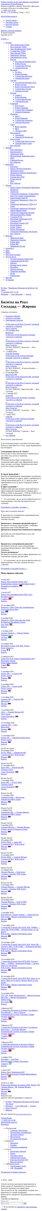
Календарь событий (18, 1151)
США (12, 125)
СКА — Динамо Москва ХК (12, 712)
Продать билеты (12, 25)
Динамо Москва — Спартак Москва (15, 887)
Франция (14, 114)
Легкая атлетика (16, 269)
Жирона (9, 1110)
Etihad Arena (6, 1000)
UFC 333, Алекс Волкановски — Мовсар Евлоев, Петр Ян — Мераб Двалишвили (20, 996)
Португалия (15, 139)
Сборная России (21, 68)
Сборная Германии (22, 112)
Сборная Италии (21, 101)
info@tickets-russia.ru (9, 16)
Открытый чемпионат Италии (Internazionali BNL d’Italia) (22, 214)
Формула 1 (10, 248)
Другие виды (11, 257)
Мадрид (4, 1077)
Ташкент (4, 1064)
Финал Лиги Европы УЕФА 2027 (14, 582)
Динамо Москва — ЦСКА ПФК (14, 902)
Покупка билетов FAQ (19, 1160)
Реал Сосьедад (11, 328)
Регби (12, 274)
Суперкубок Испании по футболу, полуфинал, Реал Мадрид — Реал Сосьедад (19, 1011)
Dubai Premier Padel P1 (19, 198)
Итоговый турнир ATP (19, 223)
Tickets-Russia (6, 1118)
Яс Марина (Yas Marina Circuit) (13, 622)
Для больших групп (18, 1166)
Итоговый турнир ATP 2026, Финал (15, 646)
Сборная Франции (22, 122)
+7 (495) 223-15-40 (8, 10)
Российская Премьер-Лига (25, 62)
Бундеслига (19, 106)
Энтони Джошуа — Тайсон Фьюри (15, 633)
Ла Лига (18, 72)
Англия (13, 80)
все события (10, 435)
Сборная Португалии (23, 143)
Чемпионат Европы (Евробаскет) (23, 173)
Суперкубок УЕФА (18, 51)
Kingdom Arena (7, 635)
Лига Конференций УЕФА (21, 49)
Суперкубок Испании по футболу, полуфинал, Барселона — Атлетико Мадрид (19, 1028)
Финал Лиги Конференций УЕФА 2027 (16, 595)
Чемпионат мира (17, 154)
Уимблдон (14, 192)
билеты (4, 588)
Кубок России (20, 64)
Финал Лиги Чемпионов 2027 (13, 1072)
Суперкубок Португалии (25, 141)
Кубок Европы (16, 175)
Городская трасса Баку (10, 609)
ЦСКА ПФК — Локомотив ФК (13, 753)
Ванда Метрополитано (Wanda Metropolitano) (19, 1074)
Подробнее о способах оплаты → (14, 569)
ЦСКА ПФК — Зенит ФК (11, 842)
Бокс (7, 250)
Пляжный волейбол (18, 271)
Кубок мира (15, 242)
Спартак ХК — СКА (9, 725)
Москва (4, 678)
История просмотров (18, 1139)
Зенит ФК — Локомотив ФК (12, 768)
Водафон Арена (7, 597)
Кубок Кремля (16, 225)
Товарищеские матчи (18, 57)
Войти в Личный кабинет (11, 31)
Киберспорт (15, 276)
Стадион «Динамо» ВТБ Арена (13, 874)
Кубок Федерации (17, 229)
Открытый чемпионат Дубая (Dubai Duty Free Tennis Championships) (24, 195)
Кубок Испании (21, 74)
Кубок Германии (21, 108)
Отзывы (9, 27)
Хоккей (9, 148)
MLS (17, 129)
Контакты (5, 1124)
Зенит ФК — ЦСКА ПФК (11, 782)
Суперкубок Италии (23, 99)
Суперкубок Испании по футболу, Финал (17, 1044)
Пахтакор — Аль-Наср (10, 1059)
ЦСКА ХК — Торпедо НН (11, 686)
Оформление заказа (18, 1158)
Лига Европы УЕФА (18, 47)
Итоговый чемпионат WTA (21, 219)
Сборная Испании (22, 78)
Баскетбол (10, 164)
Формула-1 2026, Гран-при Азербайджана (17, 607)
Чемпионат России (17, 246)
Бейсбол (13, 263)
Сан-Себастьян (17, 294)
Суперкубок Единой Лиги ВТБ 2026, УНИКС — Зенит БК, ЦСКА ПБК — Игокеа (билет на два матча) (20, 929)
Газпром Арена (7, 770)
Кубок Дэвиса (15, 227)
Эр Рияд (4, 637)
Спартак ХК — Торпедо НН (12, 699)
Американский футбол (19, 261)
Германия (14, 104)
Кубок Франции (21, 118)
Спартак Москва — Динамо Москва (15, 827)
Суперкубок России (23, 66)
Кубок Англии (20, 85)
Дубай (3, 665)
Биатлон (9, 236)
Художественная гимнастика (21, 259)
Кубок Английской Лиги (25, 87)
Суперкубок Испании (23, 76)
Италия (13, 93)
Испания (13, 70)
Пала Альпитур (7, 648)
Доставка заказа (12, 22)
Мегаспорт (5, 701)
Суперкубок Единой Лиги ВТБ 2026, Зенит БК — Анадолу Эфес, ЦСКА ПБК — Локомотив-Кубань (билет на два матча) (21, 946)
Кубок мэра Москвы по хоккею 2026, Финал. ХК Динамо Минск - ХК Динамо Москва (20, 1086)
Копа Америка (20, 127)
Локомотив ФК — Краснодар (12, 797)
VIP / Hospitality (16, 1168)
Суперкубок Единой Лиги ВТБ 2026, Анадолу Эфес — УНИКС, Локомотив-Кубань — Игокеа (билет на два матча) (20, 963)
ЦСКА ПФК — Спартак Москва (14, 857)
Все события (15, 146)
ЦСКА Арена (6, 676)
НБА (12, 181)
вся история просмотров (23, 1114)
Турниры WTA (16, 217)
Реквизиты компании (18, 1147)
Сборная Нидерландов (24, 137)
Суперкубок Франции (24, 120)
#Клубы (9, 278)
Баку (2, 612)
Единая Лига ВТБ (17, 177)
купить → (5, 39)
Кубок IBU (14, 244)
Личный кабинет (17, 1135)
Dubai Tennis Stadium (9, 663)
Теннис (8, 185)
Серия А (18, 95)
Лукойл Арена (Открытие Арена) (14, 829)
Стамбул (4, 599)
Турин (3, 650)
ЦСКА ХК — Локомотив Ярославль (15, 738)
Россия (13, 59)
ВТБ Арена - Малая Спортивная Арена (16, 917)
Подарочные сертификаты (20, 1132)
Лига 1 (17, 116)
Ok (25, 1203)
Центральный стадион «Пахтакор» (15, 1061)
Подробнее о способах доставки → (15, 507)
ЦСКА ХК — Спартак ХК (11, 674)
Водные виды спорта (18, 265)
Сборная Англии (21, 91)
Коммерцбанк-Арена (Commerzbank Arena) (18, 584)
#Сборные (10, 280)
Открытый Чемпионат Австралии (23, 232)
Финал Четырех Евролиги (20, 169)
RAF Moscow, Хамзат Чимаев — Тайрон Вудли (20, 915)
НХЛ (12, 158)
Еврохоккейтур (16, 152)
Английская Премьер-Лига (25, 83)
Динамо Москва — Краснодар (13, 872)
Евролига (14, 167)
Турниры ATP (15, 221)
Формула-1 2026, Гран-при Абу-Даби (15, 620)
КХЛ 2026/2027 (16, 150)
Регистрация (15, 1137)
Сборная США (21, 131)
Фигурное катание (13, 255)
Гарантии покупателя (18, 1130)
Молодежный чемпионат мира (22, 156)
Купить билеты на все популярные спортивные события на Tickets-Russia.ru (20, 3)
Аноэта (28, 294)
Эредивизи (19, 135)
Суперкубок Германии (24, 110)
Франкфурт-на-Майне (9, 586)
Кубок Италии (20, 97)
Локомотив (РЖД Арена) (11, 799)
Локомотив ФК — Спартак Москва (15, 812)
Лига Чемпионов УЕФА (20, 45)
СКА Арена (5, 714)
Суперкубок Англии (23, 89)
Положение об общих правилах (13, 1172)
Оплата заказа (11, 20)
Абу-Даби (5, 625)
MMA (8, 253)
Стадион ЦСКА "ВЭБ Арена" (13, 755)
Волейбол (14, 267)
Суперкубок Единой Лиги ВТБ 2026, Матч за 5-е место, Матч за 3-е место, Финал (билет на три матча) (20, 980)
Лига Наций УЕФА (18, 53)
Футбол (9, 43)
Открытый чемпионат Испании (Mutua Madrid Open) (23, 209)
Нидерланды (15, 133)
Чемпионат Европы (18, 55)
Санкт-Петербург (7, 716)
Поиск (12, 1153)
